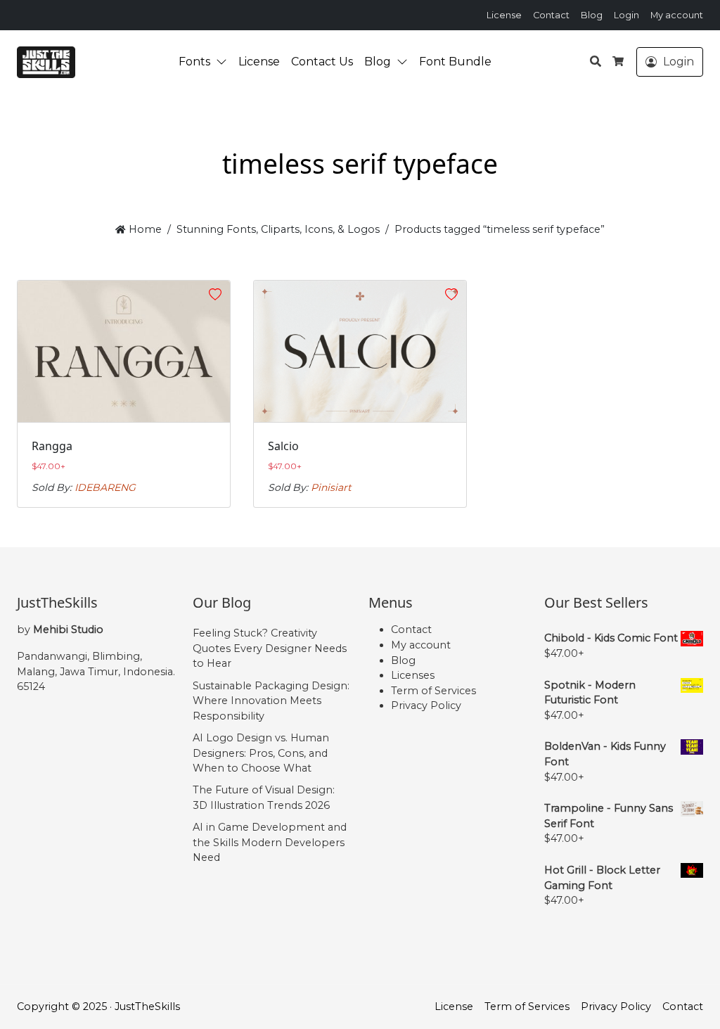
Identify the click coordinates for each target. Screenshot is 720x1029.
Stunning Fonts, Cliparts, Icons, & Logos (278, 229)
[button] (224, 62)
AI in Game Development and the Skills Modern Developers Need (270, 842)
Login (626, 15)
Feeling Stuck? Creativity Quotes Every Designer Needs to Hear (270, 648)
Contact (551, 15)
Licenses (413, 675)
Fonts (194, 61)
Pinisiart (331, 487)
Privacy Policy (426, 705)
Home (143, 229)
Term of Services (433, 690)
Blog (592, 15)
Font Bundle (455, 61)
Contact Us (322, 61)
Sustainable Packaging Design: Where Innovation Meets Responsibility (271, 700)
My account (676, 15)
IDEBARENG (105, 487)
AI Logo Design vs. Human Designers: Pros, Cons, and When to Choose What (261, 752)
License (504, 15)
